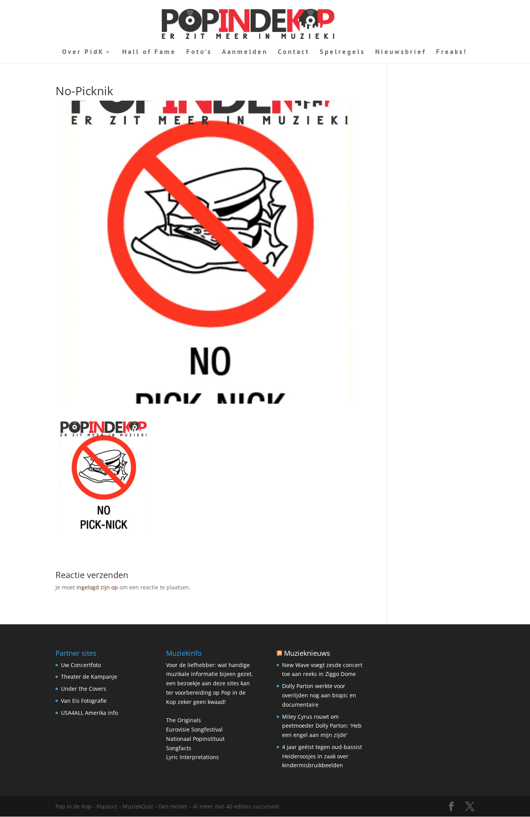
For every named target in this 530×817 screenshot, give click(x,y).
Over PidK (83, 52)
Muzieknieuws (307, 653)
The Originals (183, 720)
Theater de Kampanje (89, 676)
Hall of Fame (149, 52)
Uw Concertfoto (81, 665)
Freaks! (451, 52)
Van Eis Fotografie (84, 700)
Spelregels (342, 52)
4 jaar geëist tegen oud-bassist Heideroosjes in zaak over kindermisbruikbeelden (322, 756)
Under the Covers (83, 688)
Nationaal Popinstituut (195, 738)
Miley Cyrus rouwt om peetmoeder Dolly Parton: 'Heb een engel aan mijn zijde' (322, 726)
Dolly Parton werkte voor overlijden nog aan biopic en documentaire (319, 695)
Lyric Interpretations (192, 757)
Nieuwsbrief (400, 52)
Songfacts (178, 748)
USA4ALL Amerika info (89, 712)
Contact (294, 52)
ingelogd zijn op (97, 587)
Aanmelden (245, 52)
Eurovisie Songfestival (194, 729)
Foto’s (199, 52)
